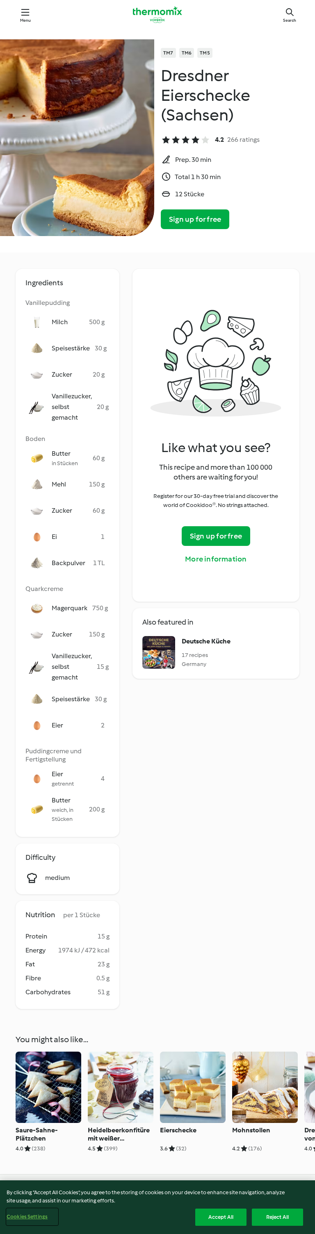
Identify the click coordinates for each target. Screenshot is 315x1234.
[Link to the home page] (157, 15)
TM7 (168, 53)
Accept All (220, 1217)
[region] (157, 1207)
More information (216, 559)
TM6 (187, 53)
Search (289, 20)
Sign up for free (195, 219)
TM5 (205, 53)
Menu (25, 20)
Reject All (277, 1217)
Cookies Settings (27, 1217)
